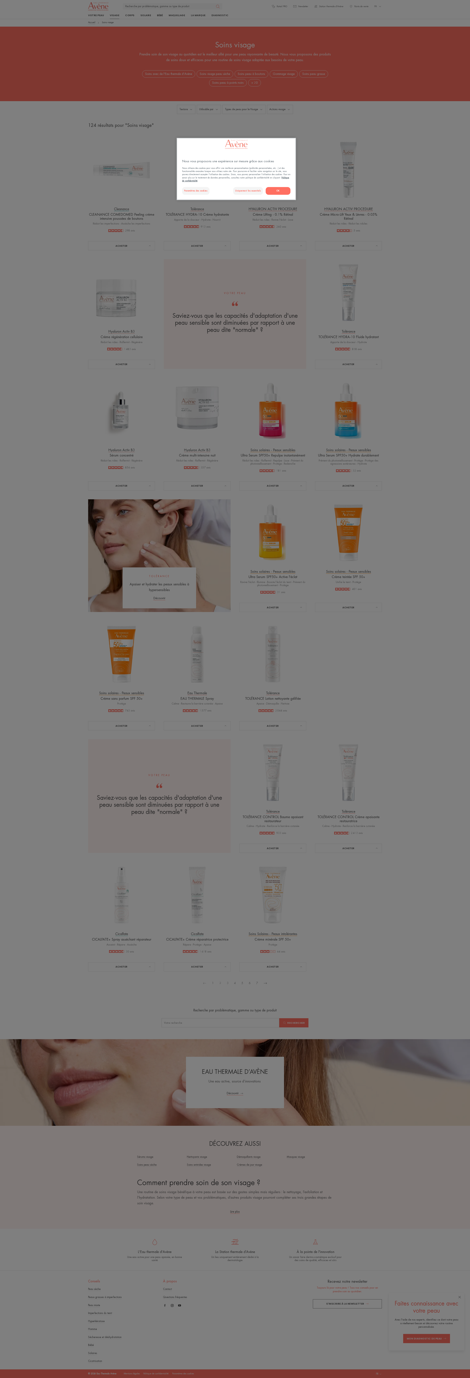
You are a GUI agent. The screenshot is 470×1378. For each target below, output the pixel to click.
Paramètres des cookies (195, 191)
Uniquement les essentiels (248, 191)
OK (278, 191)
